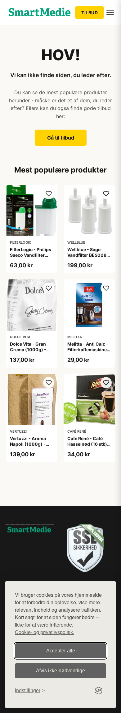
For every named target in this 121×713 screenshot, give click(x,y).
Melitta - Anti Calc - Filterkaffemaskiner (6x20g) (88, 349)
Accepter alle (60, 650)
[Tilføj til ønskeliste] (48, 193)
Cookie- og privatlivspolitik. (44, 632)
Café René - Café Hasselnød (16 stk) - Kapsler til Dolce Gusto (88, 447)
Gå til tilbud (60, 138)
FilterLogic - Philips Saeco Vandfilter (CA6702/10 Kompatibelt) (30, 258)
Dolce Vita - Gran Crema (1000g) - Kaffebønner (28, 349)
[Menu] (110, 12)
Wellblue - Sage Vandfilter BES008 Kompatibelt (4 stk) (87, 255)
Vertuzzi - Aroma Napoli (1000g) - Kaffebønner (28, 444)
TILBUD (89, 12)
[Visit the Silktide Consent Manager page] (98, 690)
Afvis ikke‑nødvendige (60, 670)
